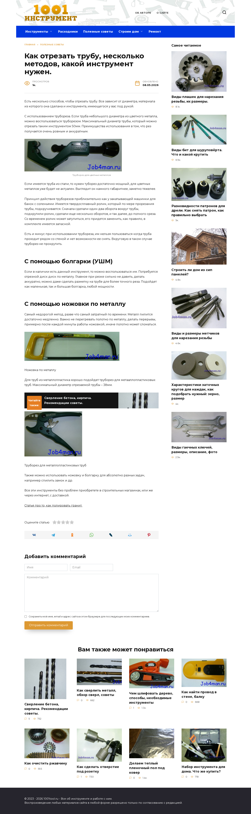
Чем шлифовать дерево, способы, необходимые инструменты (151, 697)
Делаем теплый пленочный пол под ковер (147, 767)
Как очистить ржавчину (45, 763)
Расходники (68, 31)
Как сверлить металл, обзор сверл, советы (96, 692)
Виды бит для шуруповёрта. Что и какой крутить (196, 152)
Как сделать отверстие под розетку (98, 769)
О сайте (162, 12)
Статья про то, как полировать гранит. (53, 505)
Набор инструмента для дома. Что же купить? (203, 769)
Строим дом (129, 31)
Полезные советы (98, 31)
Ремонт (155, 31)
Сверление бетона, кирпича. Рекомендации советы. (46, 708)
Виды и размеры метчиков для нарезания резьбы (195, 335)
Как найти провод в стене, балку (199, 694)
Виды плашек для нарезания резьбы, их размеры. (197, 99)
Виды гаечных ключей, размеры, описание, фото (194, 449)
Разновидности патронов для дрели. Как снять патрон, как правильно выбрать (198, 210)
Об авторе (143, 12)
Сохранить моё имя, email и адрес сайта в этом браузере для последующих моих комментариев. (89, 616)
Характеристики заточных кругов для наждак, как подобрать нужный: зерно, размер (195, 391)
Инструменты (36, 31)
